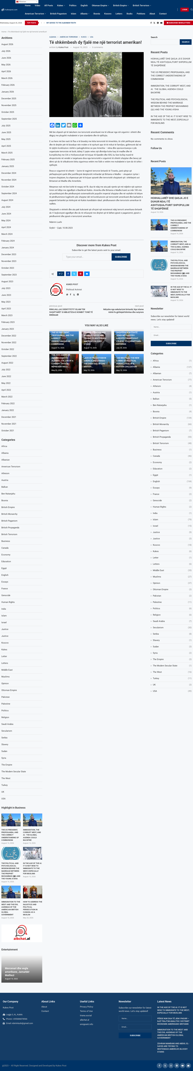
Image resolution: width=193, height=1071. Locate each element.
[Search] (191, 9)
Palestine (172, 602)
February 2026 (8, 85)
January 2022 (7, 410)
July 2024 (5, 207)
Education (172, 468)
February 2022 (8, 403)
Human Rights (172, 507)
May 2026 (5, 64)
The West (172, 672)
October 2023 (7, 268)
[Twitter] (154, 23)
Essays (172, 488)
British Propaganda (172, 437)
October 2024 (7, 186)
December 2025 (8, 98)
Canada (172, 456)
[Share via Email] (87, 273)
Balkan (172, 399)
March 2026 (6, 78)
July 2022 (5, 369)
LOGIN (184, 10)
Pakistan (172, 596)
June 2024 (6, 213)
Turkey (172, 678)
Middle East (172, 570)
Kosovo (107, 13)
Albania (83, 13)
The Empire (172, 659)
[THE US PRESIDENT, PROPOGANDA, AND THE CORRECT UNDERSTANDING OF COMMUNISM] (159, 224)
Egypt (172, 475)
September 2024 (9, 193)
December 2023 (8, 254)
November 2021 (8, 424)
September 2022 (9, 356)
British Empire (120, 5)
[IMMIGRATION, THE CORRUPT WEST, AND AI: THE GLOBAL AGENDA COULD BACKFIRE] (159, 246)
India (172, 513)
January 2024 (7, 247)
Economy (172, 462)
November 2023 (8, 261)
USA (172, 691)
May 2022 (5, 383)
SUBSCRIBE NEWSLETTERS (179, 23)
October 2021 (7, 430)
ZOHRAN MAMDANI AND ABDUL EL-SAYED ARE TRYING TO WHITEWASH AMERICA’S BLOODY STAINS (95, 338)
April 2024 (6, 227)
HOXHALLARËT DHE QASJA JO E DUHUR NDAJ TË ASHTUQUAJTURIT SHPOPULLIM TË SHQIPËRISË (171, 62)
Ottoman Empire (99, 5)
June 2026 (6, 58)
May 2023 (5, 302)
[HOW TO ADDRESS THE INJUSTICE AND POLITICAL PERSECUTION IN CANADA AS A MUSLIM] (32, 892)
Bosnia (97, 13)
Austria (172, 392)
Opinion (172, 583)
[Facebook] (151, 23)
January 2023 (7, 329)
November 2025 (8, 105)
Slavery (172, 640)
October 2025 (7, 112)
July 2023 (5, 288)
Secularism (172, 627)
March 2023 (6, 315)
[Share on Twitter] (74, 273)
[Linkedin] (158, 23)
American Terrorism (34, 13)
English (84, 5)
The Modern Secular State (172, 665)
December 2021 (8, 417)
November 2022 (8, 342)
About (152, 13)
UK (172, 684)
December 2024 (8, 173)
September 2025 (9, 119)
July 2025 (5, 125)
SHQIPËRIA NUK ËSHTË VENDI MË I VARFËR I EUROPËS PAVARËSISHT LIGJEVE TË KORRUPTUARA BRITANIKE (128, 338)
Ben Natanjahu (172, 405)
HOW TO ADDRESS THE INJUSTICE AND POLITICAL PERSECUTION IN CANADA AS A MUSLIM (32, 908)
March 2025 (6, 152)
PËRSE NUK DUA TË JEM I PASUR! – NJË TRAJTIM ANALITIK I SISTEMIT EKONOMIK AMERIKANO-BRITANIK (173, 1021)
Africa (172, 360)
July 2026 (5, 51)
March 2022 (6, 396)
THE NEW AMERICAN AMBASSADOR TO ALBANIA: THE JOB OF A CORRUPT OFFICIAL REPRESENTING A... (62, 361)
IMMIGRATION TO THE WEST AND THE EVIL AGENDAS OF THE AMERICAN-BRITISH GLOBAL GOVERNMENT (10, 908)
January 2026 (7, 91)
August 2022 (7, 363)
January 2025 (7, 166)
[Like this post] (62, 273)
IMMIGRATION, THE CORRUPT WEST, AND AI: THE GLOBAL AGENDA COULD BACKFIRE (171, 89)
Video (37, 5)
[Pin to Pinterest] (80, 273)
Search (154, 37)
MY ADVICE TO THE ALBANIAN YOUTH (61, 23)
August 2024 (7, 200)
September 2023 (9, 274)
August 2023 (7, 281)
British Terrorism (141, 5)
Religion (172, 615)
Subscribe (121, 257)
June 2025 (6, 132)
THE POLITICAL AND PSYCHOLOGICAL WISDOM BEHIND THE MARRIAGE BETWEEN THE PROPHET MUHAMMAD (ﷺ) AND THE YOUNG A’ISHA (180, 268)
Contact (163, 13)
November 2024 (8, 180)
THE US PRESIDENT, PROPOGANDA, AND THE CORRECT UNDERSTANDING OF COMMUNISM (170, 75)
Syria (172, 653)
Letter (172, 557)
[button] (41, 23)
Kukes (60, 5)
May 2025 (5, 139)
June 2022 (6, 376)
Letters (119, 13)
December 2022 (8, 335)
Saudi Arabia (172, 621)
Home (28, 5)
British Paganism (58, 13)
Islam (73, 13)
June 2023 (6, 295)
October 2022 (7, 349)
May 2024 (5, 220)
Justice (172, 532)
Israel (172, 526)
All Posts (48, 5)
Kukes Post (63, 47)
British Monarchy (172, 424)
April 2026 (6, 71)
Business (172, 449)
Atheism (172, 386)
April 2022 (6, 390)
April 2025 (6, 146)
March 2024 (6, 234)
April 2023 (6, 308)
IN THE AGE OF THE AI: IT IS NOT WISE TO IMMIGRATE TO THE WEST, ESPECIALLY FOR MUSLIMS (171, 119)
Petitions (141, 13)
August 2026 (7, 44)
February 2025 (8, 159)
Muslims (172, 576)
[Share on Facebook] (68, 273)
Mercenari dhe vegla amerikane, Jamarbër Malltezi (17, 972)
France (172, 494)
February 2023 (8, 322)
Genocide (172, 500)
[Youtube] (161, 23)
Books (130, 13)
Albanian (172, 373)
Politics (72, 5)
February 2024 (8, 241)
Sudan (172, 646)
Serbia (172, 634)
